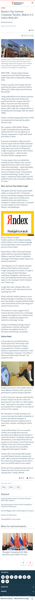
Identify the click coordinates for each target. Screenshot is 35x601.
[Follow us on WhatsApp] (3, 581)
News (3, 8)
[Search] (32, 598)
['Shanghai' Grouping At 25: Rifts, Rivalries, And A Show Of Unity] (17, 541)
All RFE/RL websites (7, 598)
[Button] (31, 30)
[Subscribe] (7, 581)
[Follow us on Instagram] (11, 577)
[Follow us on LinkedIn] (29, 577)
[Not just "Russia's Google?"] (17, 235)
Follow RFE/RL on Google (21, 598)
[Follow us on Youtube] (3, 577)
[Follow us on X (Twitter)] (20, 577)
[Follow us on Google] (16, 577)
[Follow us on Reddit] (7, 577)
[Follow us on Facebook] (24, 577)
